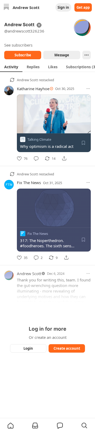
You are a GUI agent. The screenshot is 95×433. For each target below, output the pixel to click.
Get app (83, 7)
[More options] (88, 88)
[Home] (6, 7)
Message (61, 55)
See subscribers (18, 45)
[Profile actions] (86, 55)
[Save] (83, 143)
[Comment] (36, 158)
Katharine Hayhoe (33, 88)
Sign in (63, 7)
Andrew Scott (27, 80)
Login (28, 348)
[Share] (64, 158)
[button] (10, 425)
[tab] (11, 66)
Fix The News (29, 182)
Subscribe (23, 55)
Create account (67, 348)
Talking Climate (39, 139)
